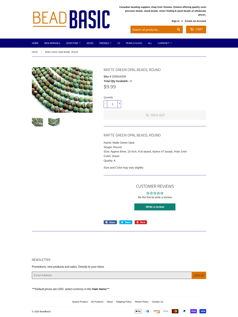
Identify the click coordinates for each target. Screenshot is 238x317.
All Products (97, 301)
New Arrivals (52, 43)
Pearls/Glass (134, 43)
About (110, 301)
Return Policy (142, 301)
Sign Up (199, 275)
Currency (164, 43)
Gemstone (72, 43)
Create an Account (195, 21)
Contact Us (157, 301)
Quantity (108, 97)
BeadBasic (45, 311)
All (150, 43)
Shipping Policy (124, 301)
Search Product (80, 301)
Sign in (175, 21)
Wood (90, 43)
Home (35, 43)
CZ (118, 43)
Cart (199, 29)
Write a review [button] (155, 206)
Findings (104, 43)
